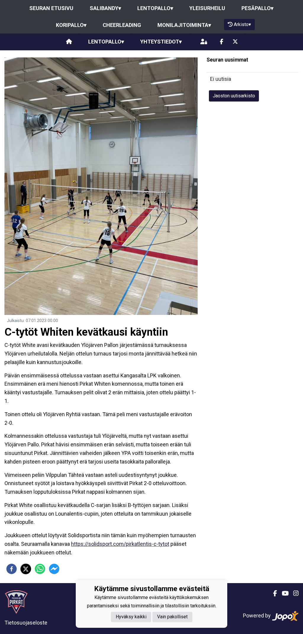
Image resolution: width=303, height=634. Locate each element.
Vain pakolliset (172, 616)
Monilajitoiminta (184, 25)
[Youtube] (283, 593)
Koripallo (71, 25)
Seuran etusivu (51, 8)
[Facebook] (221, 41)
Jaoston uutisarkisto (234, 96)
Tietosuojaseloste (25, 622)
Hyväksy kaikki (131, 616)
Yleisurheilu (207, 8)
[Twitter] (235, 41)
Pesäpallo (257, 8)
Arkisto (242, 24)
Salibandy (105, 8)
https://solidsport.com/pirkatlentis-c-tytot (120, 544)
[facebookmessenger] (54, 569)
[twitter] (25, 569)
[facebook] (11, 569)
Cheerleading (122, 25)
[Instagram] (294, 593)
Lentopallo (155, 8)
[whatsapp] (40, 569)
